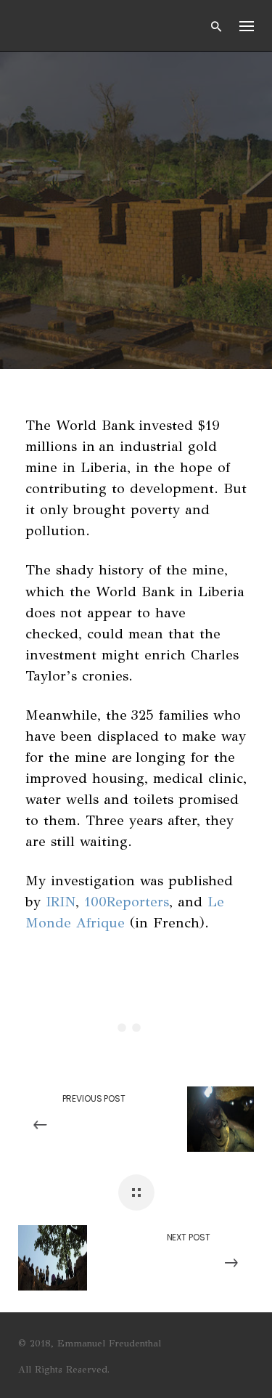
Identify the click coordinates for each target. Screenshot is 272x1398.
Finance (110, 137)
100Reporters (126, 901)
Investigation (195, 137)
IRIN (60, 901)
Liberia (48, 162)
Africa (45, 137)
